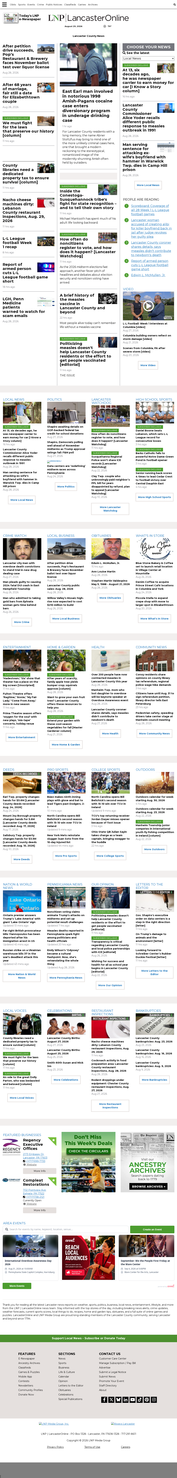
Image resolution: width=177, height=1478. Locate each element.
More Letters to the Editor (154, 972)
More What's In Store (155, 618)
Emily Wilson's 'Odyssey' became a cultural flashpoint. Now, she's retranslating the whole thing (63, 957)
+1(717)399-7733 (35, 1161)
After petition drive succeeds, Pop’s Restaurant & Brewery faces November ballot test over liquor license (26, 56)
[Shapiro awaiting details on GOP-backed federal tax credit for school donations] (66, 412)
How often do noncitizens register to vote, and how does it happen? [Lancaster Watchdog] (88, 247)
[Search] (175, 4)
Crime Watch (14, 536)
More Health (110, 733)
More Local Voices (22, 1097)
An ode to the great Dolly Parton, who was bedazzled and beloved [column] (21, 1081)
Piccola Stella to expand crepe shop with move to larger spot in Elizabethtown (154, 601)
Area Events (14, 1223)
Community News (151, 647)
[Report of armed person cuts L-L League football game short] (45, 267)
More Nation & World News (21, 976)
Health (98, 647)
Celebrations (59, 1011)
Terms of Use (92, 1447)
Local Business (60, 536)
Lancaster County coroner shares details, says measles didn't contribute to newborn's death (151, 249)
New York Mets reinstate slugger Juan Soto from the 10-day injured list (65, 839)
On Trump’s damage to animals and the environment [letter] (151, 938)
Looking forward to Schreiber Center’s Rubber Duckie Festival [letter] (153, 954)
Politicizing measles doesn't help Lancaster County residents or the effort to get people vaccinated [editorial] (85, 354)
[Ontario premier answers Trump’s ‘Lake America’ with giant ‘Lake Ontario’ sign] (22, 901)
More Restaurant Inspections (110, 1105)
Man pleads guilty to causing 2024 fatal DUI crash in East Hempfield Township (22, 585)
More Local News (148, 185)
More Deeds (22, 859)
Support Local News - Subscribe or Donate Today (88, 1338)
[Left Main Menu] (4, 4)
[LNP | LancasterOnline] (88, 18)
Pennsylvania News (64, 884)
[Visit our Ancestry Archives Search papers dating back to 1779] (147, 1162)
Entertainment (17, 647)
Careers (125, 1447)
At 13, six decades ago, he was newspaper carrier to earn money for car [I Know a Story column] (148, 80)
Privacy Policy (55, 1447)
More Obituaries (110, 597)
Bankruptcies (148, 1011)
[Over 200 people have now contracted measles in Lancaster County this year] (110, 660)
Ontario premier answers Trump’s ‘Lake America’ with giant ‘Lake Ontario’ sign (21, 919)
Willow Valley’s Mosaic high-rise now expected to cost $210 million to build (65, 601)
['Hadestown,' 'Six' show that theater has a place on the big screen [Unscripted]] (22, 660)
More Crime (21, 622)
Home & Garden (61, 647)
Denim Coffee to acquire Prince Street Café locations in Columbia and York (155, 585)
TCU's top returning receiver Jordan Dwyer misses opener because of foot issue (110, 819)
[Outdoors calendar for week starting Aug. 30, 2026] (155, 783)
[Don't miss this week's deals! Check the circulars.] (88, 1162)
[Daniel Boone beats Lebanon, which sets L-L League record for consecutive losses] (155, 412)
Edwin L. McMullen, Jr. (148, 275)
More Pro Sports (66, 855)
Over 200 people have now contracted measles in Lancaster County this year (109, 678)
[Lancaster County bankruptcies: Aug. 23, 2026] (155, 1024)
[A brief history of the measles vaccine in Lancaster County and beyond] (107, 298)
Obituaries (101, 536)
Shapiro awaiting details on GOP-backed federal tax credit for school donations (65, 430)
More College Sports (110, 855)
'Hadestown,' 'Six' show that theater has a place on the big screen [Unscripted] (21, 682)
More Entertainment (21, 737)
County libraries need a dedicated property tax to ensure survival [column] (20, 1042)
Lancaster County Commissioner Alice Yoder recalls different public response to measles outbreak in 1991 (144, 118)
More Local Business (66, 618)
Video (128, 289)
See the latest (138, 53)
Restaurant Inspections (102, 1012)
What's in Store (150, 536)
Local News (13, 399)
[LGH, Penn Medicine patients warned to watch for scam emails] (45, 302)
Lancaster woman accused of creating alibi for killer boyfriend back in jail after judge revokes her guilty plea (151, 228)
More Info (40, 1171)
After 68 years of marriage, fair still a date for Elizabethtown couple (21, 93)
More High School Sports (154, 497)
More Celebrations (66, 1079)
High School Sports (154, 399)
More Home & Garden (66, 744)
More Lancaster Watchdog (110, 509)
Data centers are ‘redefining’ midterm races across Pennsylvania (66, 469)
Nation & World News (17, 886)
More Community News (154, 733)
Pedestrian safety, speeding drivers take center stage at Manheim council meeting (154, 716)
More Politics (65, 486)
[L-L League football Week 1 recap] (45, 241)
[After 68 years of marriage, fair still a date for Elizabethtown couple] (45, 87)
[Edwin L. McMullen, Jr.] (110, 549)
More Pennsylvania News (66, 977)
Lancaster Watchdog (101, 401)
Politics (54, 399)
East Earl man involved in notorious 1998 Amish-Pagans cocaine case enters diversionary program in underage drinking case (87, 106)
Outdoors (145, 770)
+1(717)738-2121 (35, 1197)
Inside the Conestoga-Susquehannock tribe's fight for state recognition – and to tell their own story (88, 199)
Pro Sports (57, 770)
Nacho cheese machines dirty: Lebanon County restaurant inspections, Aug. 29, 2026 (24, 210)
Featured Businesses (22, 1135)
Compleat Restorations (36, 1182)
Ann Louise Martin (103, 571)
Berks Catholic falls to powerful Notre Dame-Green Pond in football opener (155, 457)
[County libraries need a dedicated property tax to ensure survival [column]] (45, 168)
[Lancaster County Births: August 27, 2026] (66, 1024)
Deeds (8, 770)
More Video (148, 365)
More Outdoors (154, 849)
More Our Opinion (110, 985)
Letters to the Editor (149, 886)
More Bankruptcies (154, 1079)
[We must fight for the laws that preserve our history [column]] (45, 121)
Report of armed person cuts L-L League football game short (149, 265)
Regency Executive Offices (33, 1144)
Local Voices (14, 1011)
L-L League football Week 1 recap (17, 242)
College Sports (106, 770)
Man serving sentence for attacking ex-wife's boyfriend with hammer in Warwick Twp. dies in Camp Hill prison (145, 157)
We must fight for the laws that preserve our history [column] (28, 129)
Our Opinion (103, 884)
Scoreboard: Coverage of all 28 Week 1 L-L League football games (150, 210)
